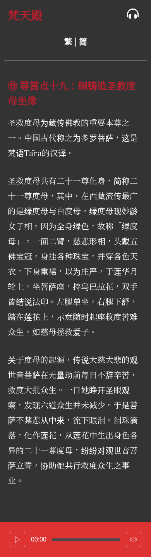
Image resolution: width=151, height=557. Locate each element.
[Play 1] (17, 539)
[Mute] (133, 539)
